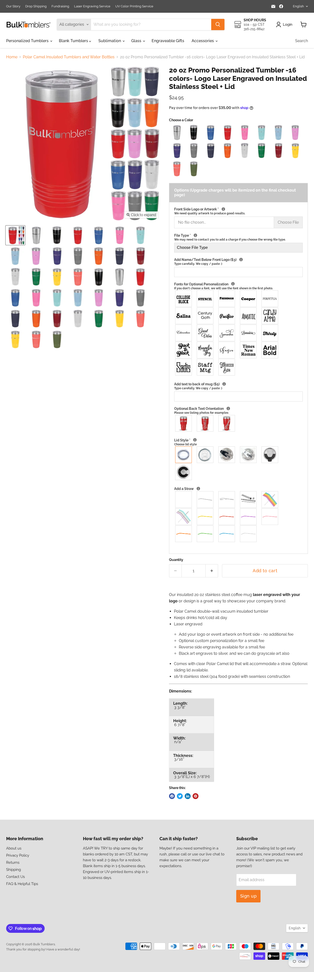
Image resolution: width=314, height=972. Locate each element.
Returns (12, 862)
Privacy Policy (17, 855)
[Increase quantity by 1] (212, 571)
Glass (136, 40)
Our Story (13, 6)
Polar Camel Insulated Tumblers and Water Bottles (69, 57)
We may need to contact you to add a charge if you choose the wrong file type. (230, 239)
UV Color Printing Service (134, 6)
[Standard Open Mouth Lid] (183, 454)
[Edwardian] (183, 333)
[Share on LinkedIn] (188, 796)
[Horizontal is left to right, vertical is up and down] (228, 408)
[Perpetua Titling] (270, 298)
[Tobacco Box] (226, 367)
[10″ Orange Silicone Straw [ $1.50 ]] (183, 533)
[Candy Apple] (270, 315)
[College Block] (183, 298)
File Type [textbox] (230, 237)
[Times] (248, 350)
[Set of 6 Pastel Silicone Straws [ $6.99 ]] (183, 516)
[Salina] (183, 315)
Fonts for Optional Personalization (236, 286)
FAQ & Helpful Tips (22, 884)
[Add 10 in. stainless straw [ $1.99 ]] (205, 499)
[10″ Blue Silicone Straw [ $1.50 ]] (226, 533)
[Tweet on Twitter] (180, 796)
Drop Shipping (36, 6)
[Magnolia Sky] (205, 350)
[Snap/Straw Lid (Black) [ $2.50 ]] (226, 454)
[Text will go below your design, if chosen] (241, 259)
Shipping (13, 869)
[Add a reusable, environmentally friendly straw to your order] (198, 488)
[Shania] (226, 350)
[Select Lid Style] (195, 440)
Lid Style (194, 442)
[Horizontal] (183, 423)
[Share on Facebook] (172, 796)
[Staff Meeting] (205, 367)
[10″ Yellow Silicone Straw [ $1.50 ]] (205, 516)
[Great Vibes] (205, 333)
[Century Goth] (205, 315)
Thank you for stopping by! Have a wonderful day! (43, 949)
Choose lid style (185, 444)
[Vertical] (205, 423)
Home (11, 57)
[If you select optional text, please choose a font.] (233, 284)
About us (13, 848)
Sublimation (110, 40)
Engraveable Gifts (168, 40)
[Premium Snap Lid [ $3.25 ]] (270, 454)
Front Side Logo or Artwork (238, 211)
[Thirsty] (270, 333)
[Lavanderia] (248, 333)
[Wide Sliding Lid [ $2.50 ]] (205, 454)
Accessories (203, 40)
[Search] (217, 24)
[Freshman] (226, 298)
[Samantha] (226, 333)
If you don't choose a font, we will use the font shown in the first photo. (223, 288)
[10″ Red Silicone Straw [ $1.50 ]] (226, 516)
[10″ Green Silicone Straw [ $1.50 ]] (205, 533)
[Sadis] (183, 367)
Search (301, 40)
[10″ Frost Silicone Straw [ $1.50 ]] (248, 533)
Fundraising (60, 6)
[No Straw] (183, 499)
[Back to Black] (183, 350)
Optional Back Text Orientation (234, 410)
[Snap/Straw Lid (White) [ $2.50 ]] (248, 454)
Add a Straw (228, 489)
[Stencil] (205, 298)
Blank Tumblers (74, 40)
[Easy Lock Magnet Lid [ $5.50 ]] (183, 471)
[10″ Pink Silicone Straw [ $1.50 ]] (270, 516)
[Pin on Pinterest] (195, 796)
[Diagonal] (226, 423)
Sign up (248, 896)
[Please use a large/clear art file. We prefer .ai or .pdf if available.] (195, 235)
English (298, 6)
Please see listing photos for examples (201, 412)
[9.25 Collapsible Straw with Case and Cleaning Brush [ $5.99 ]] (248, 499)
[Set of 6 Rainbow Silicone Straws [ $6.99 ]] (270, 499)
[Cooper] (248, 298)
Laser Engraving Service (92, 6)
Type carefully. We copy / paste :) (198, 264)
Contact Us (15, 877)
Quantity (176, 560)
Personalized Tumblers (28, 40)
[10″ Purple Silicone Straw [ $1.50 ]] (248, 516)
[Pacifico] (226, 315)
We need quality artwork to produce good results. (209, 213)
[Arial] (270, 350)
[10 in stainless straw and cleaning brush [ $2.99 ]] (226, 499)
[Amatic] (248, 315)
